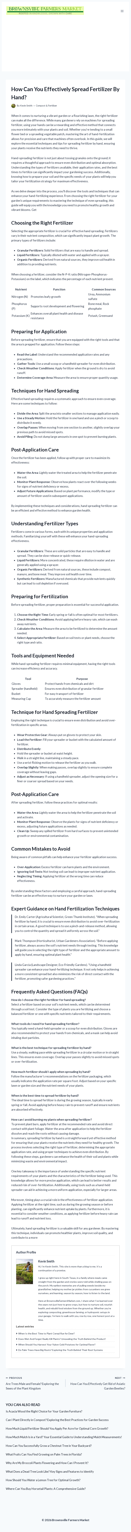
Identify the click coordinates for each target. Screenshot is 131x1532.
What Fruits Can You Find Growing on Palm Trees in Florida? (44, 1454)
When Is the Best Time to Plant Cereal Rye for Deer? (46, 1333)
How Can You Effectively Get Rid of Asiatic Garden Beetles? (97, 1383)
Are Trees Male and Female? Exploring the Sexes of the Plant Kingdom (32, 1383)
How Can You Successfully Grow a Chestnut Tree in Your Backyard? (49, 1445)
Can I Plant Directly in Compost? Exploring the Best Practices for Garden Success (57, 1420)
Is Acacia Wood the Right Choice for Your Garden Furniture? (44, 1411)
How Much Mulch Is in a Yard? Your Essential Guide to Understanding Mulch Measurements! (64, 1437)
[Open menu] (122, 11)
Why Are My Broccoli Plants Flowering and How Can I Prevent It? (47, 1463)
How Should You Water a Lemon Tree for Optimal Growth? (43, 1480)
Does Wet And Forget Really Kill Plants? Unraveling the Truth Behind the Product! (62, 1338)
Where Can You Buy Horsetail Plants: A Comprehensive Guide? (46, 1489)
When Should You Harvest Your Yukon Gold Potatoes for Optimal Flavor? (57, 1344)
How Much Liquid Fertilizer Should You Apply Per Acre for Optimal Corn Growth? (57, 1428)
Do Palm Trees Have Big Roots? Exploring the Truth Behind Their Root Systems (60, 1350)
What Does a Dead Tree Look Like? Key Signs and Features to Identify (50, 1471)
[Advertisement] (65, 46)
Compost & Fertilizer (46, 105)
